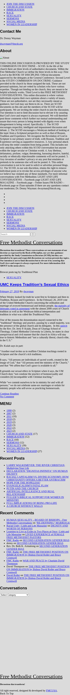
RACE (10, 12)
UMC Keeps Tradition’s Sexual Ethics (34, 284)
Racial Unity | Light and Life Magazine (27, 525)
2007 (9, 413)
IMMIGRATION (15, 9)
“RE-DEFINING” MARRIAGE (53, 522)
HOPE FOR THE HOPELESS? (23, 482)
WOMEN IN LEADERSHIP (22, 24)
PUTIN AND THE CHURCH (22, 488)
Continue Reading (9, 393)
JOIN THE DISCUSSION (20, 4)
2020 (9, 425)
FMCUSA (51, 690)
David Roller (13, 575)
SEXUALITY (14, 15)
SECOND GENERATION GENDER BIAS (46, 540)
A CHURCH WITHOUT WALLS (25, 506)
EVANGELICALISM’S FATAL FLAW (27, 485)
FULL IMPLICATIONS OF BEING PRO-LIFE (32, 503)
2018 (9, 419)
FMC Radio (13, 540)
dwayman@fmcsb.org (11, 43)
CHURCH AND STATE (20, 7)
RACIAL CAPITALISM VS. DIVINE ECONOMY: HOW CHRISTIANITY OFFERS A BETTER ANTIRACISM (38, 478)
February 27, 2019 (9, 291)
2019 (9, 422)
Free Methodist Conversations (31, 242)
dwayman (28, 291)
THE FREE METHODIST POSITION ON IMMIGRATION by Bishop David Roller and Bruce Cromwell (37, 555)
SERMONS (13, 18)
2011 (9, 416)
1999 (9, 410)
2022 (9, 428)
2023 (9, 431)
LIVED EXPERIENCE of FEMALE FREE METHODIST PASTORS (35, 536)
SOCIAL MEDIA (16, 21)
